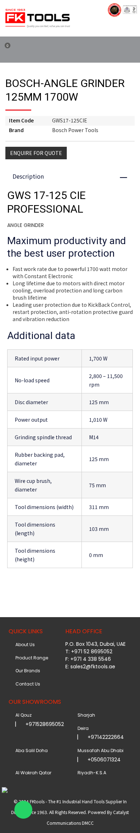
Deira (82, 728)
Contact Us (26, 684)
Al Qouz (22, 715)
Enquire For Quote (36, 152)
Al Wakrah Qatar (32, 773)
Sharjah (85, 715)
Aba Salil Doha (30, 750)
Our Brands (26, 671)
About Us (24, 644)
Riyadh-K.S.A (90, 773)
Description (73, 176)
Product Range (30, 658)
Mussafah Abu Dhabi (99, 750)
